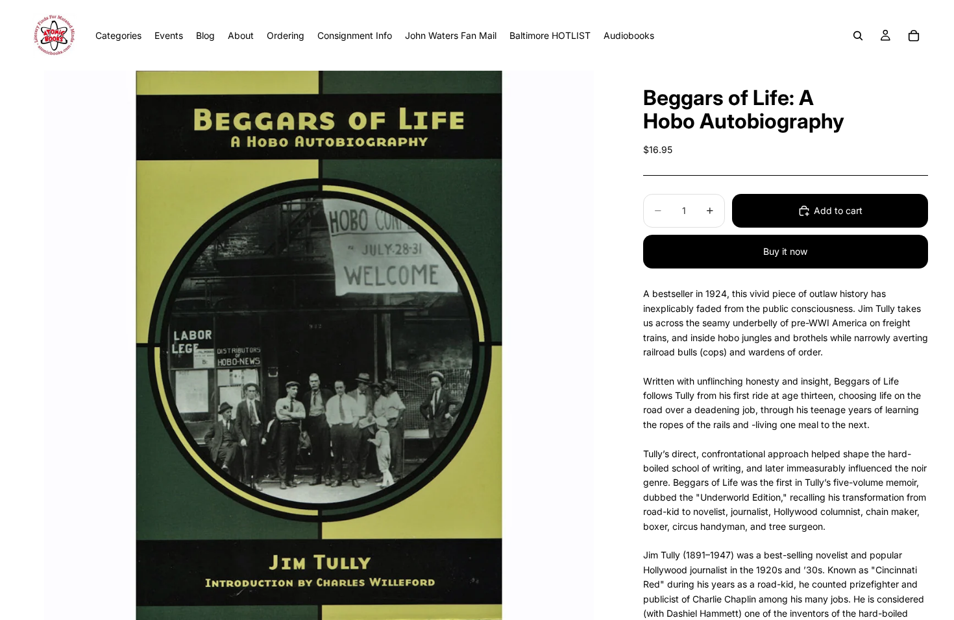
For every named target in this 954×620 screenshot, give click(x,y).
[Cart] (913, 35)
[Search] (858, 35)
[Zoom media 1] (319, 345)
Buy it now (785, 251)
